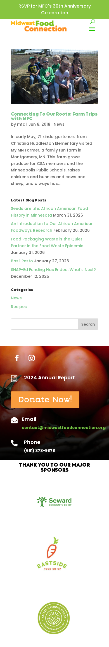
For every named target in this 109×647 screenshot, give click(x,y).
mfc (21, 124)
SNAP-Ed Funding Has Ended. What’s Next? (53, 269)
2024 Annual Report (49, 377)
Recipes (19, 306)
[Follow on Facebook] (17, 358)
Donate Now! (45, 399)
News (59, 124)
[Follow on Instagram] (31, 358)
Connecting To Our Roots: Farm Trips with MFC (54, 116)
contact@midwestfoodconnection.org (64, 427)
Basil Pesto (22, 261)
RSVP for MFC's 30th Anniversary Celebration (54, 9)
